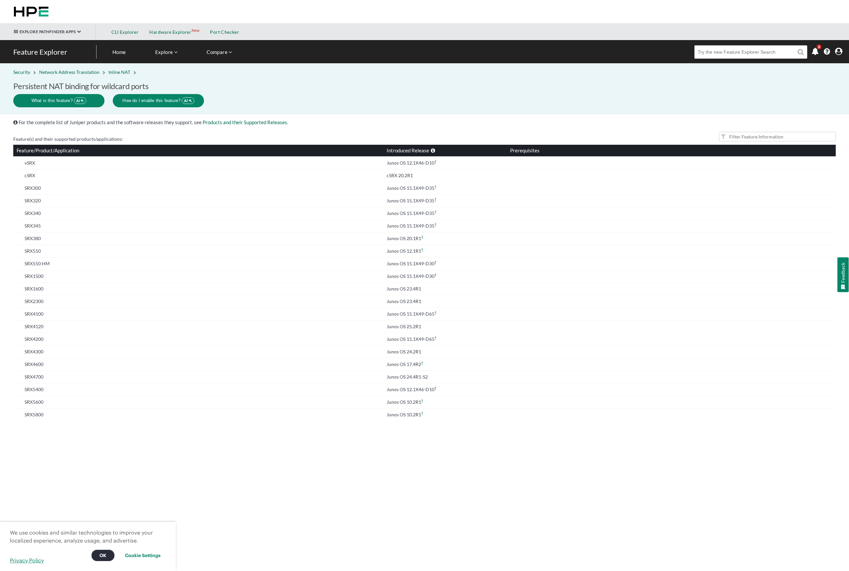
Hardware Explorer (170, 32)
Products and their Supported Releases (245, 122)
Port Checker (224, 32)
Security (21, 72)
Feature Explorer (40, 51)
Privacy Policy (27, 560)
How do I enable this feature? (155, 100)
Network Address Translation (69, 72)
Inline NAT (119, 72)
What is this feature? (56, 100)
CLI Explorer (125, 32)
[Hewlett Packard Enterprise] (29, 12)
